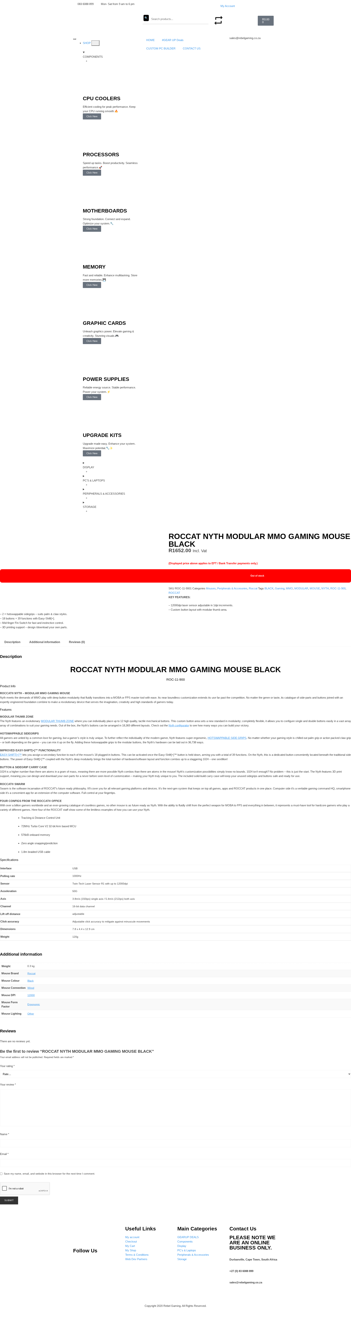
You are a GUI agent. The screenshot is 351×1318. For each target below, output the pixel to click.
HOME (150, 40)
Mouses (211, 588)
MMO (289, 588)
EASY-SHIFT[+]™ (11, 754)
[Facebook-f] (114, 1261)
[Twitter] (102, 1261)
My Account (227, 6)
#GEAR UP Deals (173, 40)
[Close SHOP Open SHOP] (95, 43)
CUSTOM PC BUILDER (161, 48)
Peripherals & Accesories (232, 588)
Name (4, 1134)
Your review (8, 1084)
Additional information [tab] (44, 642)
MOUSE (315, 588)
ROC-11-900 (338, 588)
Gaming (279, 588)
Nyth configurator (179, 725)
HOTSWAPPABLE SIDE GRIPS (227, 737)
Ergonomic (33, 1004)
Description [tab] (12, 642)
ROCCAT (174, 592)
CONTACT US (192, 48)
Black (30, 980)
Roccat (253, 588)
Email (4, 1153)
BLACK (269, 588)
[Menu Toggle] (74, 39)
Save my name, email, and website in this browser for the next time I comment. (49, 1173)
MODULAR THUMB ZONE (57, 721)
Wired (30, 987)
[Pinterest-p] (77, 1261)
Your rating (7, 1066)
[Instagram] (89, 1261)
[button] (237, 18)
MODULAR (301, 588)
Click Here (91, 116)
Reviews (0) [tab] (77, 642)
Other (30, 1013)
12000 (31, 995)
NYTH (325, 588)
